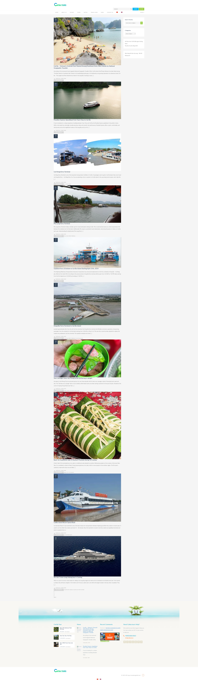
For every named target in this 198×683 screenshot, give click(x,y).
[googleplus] (127, 642)
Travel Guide (94, 12)
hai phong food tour (74, 390)
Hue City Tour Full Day (65, 635)
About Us (64, 12)
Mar (55, 285)
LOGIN (141, 9)
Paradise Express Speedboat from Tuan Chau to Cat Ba (72, 120)
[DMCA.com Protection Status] (104, 641)
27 (56, 475)
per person (65, 631)
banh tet (66, 472)
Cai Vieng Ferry (67, 184)
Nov (55, 395)
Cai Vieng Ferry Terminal (62, 172)
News (102, 12)
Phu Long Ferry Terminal (62, 223)
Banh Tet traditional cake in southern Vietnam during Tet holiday (75, 460)
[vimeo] (141, 642)
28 (56, 538)
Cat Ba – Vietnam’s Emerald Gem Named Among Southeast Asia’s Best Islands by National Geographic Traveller (90, 630)
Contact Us (110, 12)
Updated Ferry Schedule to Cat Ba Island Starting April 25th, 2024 (76, 268)
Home (56, 12)
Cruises (72, 12)
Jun (55, 188)
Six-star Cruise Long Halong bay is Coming (68, 577)
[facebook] (130, 642)
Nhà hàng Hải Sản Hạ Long (131, 53)
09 (56, 187)
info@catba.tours (129, 638)
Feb (55, 539)
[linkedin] (133, 642)
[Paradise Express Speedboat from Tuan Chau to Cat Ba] (79, 648)
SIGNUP (135, 9)
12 (56, 284)
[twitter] (124, 642)
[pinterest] (138, 642)
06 (56, 19)
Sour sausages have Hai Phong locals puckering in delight (73, 378)
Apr (55, 240)
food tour (66, 390)
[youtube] (136, 642)
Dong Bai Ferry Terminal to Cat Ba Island (67, 326)
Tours (78, 12)
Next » (55, 597)
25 (56, 83)
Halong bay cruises (68, 589)
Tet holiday (71, 472)
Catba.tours (63, 78)
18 (56, 341)
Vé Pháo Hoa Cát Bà (130, 41)
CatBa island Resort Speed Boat (64, 522)
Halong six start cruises (78, 589)
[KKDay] (109, 636)
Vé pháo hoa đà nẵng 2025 (131, 45)
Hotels (86, 12)
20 (56, 239)
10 (56, 135)
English (141, 12)
